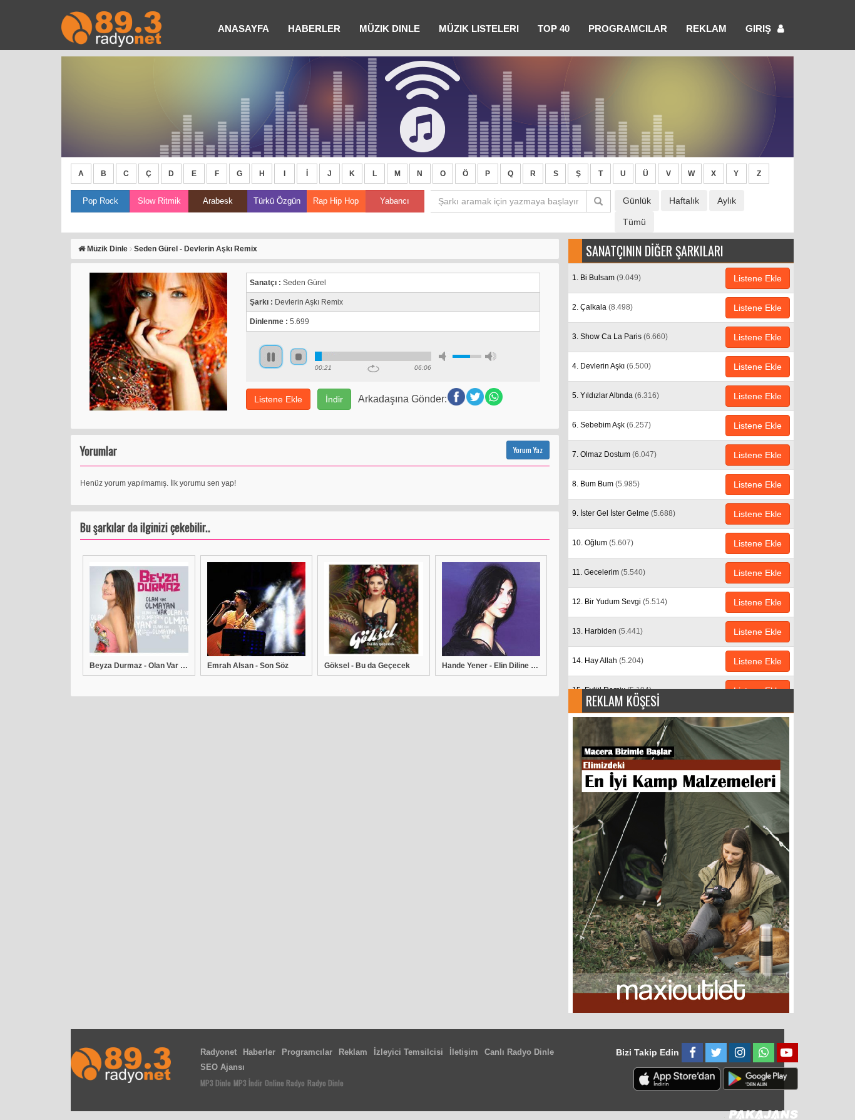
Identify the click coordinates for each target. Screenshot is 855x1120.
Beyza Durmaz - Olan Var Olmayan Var (139, 665)
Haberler (259, 1052)
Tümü (634, 222)
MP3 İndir (247, 1082)
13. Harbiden (607, 631)
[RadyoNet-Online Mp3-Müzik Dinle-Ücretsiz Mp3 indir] (111, 28)
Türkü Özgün (276, 201)
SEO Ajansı (222, 1067)
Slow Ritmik (159, 201)
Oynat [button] (271, 356)
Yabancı (394, 201)
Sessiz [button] (444, 356)
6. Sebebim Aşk (611, 425)
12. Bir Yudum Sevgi (619, 601)
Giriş (759, 28)
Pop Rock (100, 201)
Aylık (726, 201)
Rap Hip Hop (336, 201)
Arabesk (218, 201)
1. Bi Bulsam (606, 277)
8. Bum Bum (606, 483)
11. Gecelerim (608, 572)
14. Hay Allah (607, 660)
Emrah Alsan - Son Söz (248, 665)
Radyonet (218, 1052)
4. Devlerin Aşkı (611, 366)
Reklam (706, 28)
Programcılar (627, 28)
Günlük (637, 201)
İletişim (463, 1052)
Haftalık (684, 201)
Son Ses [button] (490, 356)
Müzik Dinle (389, 28)
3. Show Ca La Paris (620, 336)
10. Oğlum (602, 542)
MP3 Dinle (215, 1082)
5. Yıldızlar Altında (615, 395)
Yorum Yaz (528, 449)
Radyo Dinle (325, 1082)
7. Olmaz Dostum (614, 454)
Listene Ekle (278, 399)
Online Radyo (285, 1082)
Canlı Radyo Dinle (519, 1052)
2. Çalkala (602, 307)
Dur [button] (298, 356)
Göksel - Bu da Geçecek (367, 665)
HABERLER (314, 28)
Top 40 (554, 28)
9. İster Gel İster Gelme (623, 513)
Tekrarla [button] (373, 368)
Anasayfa (243, 28)
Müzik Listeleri (479, 28)
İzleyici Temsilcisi (408, 1052)
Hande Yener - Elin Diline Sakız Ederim (491, 665)
